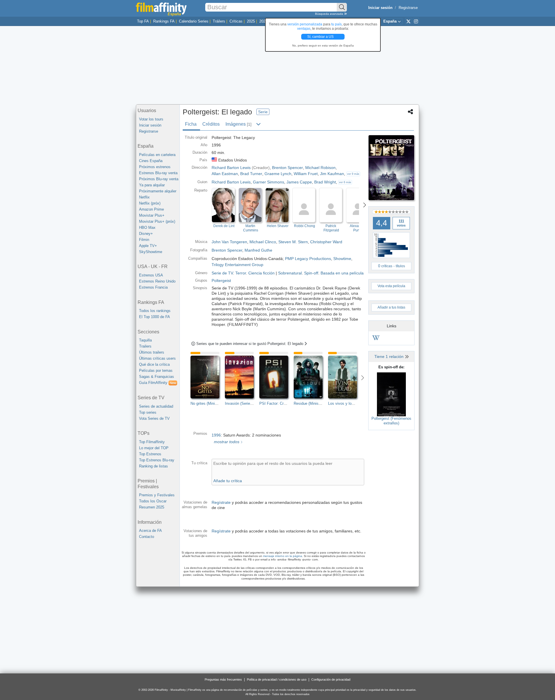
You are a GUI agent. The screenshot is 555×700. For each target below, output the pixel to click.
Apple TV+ (148, 246)
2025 (251, 21)
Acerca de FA (150, 530)
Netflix (144, 197)
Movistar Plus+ (151, 215)
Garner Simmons (268, 182)
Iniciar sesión (150, 125)
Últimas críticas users (157, 358)
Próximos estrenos (155, 167)
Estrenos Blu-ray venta (158, 173)
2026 (263, 21)
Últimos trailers (151, 352)
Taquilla (145, 340)
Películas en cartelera (157, 155)
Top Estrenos (150, 454)
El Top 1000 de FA (154, 317)
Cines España (150, 161)
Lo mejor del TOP (154, 448)
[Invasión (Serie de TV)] (242, 377)
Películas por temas (156, 370)
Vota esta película (391, 286)
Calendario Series (193, 21)
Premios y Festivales (157, 495)
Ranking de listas (153, 466)
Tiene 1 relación (389, 356)
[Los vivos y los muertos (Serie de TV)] (345, 377)
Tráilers (219, 21)
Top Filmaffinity (152, 442)
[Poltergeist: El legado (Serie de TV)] (391, 167)
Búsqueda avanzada (329, 13)
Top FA (143, 21)
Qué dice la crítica (154, 364)
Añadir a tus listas (391, 307)
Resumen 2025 (151, 507)
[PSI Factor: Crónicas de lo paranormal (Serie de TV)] (276, 377)
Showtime (342, 258)
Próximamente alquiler (157, 191)
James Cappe (299, 182)
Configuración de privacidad (330, 679)
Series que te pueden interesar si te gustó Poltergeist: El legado (250, 343)
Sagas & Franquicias (156, 376)
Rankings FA (164, 21)
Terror (240, 273)
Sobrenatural (290, 273)
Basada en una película (342, 273)
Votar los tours (151, 119)
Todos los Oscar (152, 501)
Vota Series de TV (154, 418)
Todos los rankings (155, 311)
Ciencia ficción (261, 273)
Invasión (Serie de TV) (243, 403)
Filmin (144, 239)
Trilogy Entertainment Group (237, 264)
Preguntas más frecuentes (223, 679)
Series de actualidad (156, 406)
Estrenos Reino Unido (157, 281)
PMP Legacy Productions (308, 258)
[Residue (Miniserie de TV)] (311, 377)
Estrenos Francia (153, 287)
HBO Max (147, 227)
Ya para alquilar (152, 185)
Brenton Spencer (227, 250)
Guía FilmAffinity (157, 382)
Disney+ (146, 233)
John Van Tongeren (229, 241)
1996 (216, 435)
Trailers (145, 346)
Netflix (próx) (149, 203)
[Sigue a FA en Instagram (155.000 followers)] (416, 21)
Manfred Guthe (258, 250)
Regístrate (221, 502)
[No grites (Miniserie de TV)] (207, 377)
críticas (386, 266)
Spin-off (311, 273)
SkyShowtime (150, 252)
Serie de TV (222, 273)
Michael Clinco (262, 241)
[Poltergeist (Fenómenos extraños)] (391, 394)
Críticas (236, 21)
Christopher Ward (326, 241)
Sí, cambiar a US (320, 37)
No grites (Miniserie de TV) (212, 403)
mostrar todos (226, 441)
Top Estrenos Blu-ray (156, 460)
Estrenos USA (151, 275)
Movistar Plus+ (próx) (157, 221)
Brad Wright (325, 182)
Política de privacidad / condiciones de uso (276, 679)
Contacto (146, 536)
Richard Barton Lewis (231, 182)
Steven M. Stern (293, 241)
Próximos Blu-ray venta (158, 179)
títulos (400, 266)
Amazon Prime (151, 209)
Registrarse (408, 7)
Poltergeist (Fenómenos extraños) (391, 420)
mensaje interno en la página (282, 556)
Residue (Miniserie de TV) (315, 403)
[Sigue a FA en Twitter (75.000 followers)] (408, 21)
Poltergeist (221, 280)
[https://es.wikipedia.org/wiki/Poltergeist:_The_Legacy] (376, 339)
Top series (147, 412)
